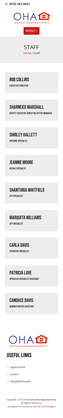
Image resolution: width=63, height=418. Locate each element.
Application (17, 367)
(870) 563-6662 (19, 4)
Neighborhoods (20, 381)
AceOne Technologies (44, 406)
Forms (14, 374)
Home (27, 53)
